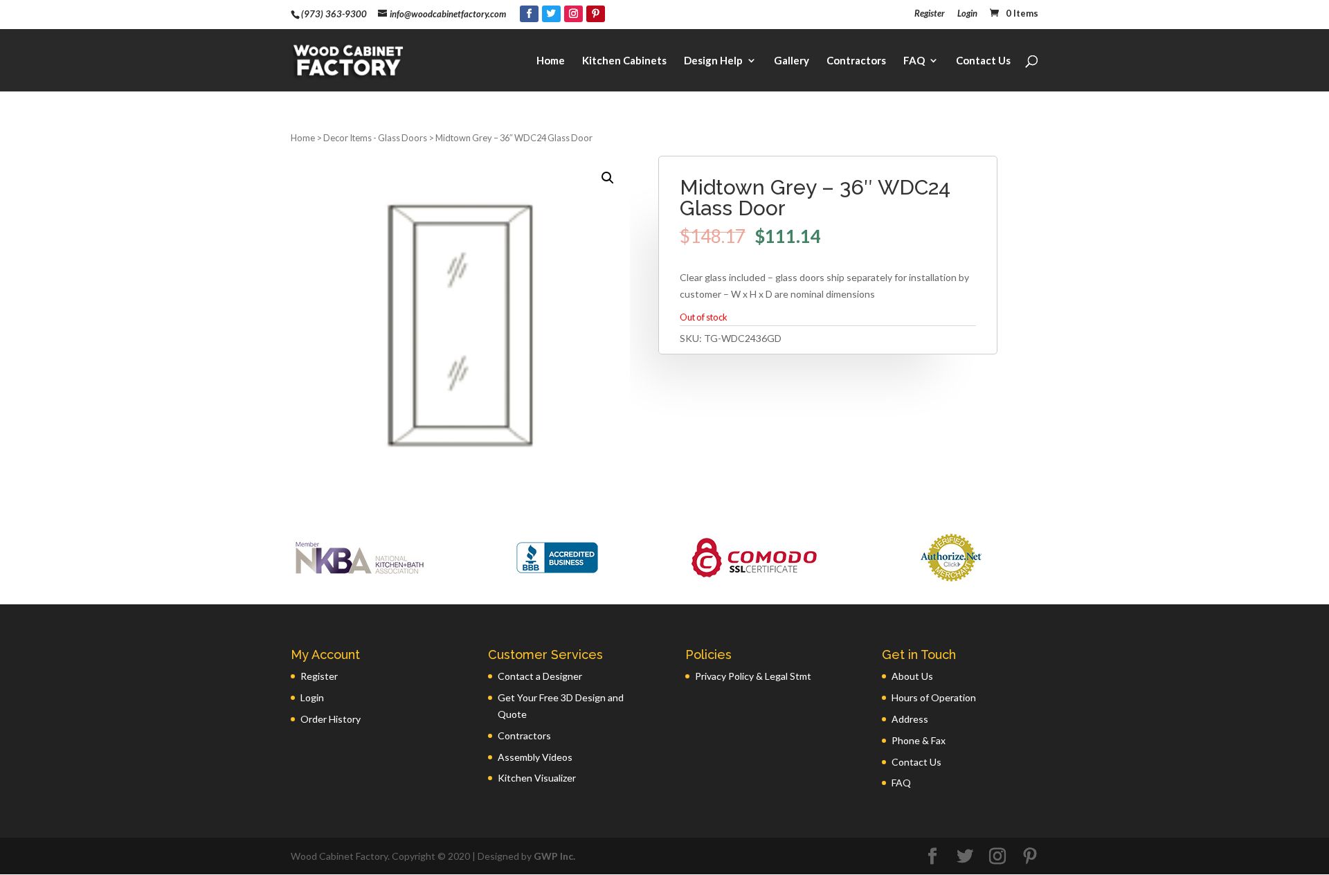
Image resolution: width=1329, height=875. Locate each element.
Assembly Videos (535, 757)
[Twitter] (551, 14)
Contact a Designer (540, 676)
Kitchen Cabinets (624, 60)
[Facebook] (529, 14)
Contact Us (983, 60)
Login (967, 14)
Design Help (713, 60)
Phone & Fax (919, 740)
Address (910, 719)
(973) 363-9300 (334, 13)
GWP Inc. (554, 856)
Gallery (791, 60)
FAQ (914, 60)
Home (550, 60)
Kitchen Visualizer (537, 778)
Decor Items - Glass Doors (375, 137)
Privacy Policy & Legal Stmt (753, 676)
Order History (330, 719)
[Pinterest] (595, 14)
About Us (912, 676)
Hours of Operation (934, 697)
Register (929, 14)
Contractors (856, 60)
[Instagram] (573, 14)
